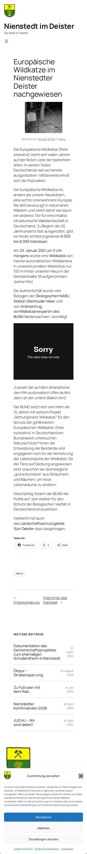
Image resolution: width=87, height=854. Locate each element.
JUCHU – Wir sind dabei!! (24, 722)
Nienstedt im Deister (39, 26)
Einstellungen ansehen (43, 839)
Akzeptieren (43, 817)
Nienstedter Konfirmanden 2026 (30, 706)
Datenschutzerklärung (47, 848)
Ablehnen (43, 828)
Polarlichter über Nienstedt (55, 600)
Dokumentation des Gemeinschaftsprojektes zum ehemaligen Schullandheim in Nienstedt (37, 652)
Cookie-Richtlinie (23, 848)
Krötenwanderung (26, 602)
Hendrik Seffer (46, 139)
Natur (62, 139)
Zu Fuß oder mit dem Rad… (27, 689)
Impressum (67, 848)
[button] (81, 776)
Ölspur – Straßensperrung (28, 673)
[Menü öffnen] (6, 41)
